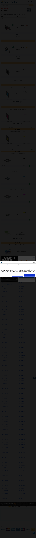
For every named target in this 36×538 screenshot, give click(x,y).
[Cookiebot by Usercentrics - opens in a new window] (31, 262)
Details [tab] (18, 264)
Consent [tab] (6, 264)
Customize (17, 275)
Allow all (29, 275)
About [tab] (30, 264)
